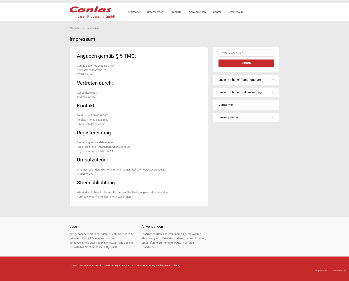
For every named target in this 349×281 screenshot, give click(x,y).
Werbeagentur (163, 265)
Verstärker (225, 104)
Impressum (321, 270)
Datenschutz (339, 270)
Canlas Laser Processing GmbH (92, 12)
